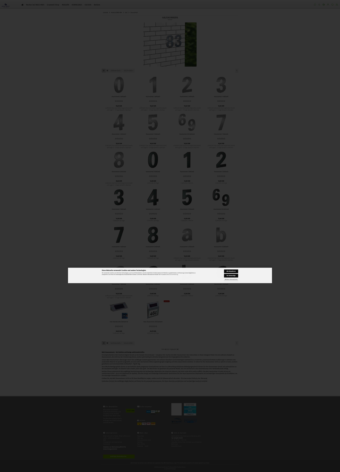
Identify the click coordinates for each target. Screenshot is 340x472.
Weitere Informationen (231, 279)
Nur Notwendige (231, 275)
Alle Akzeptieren (231, 271)
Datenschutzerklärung (172, 274)
